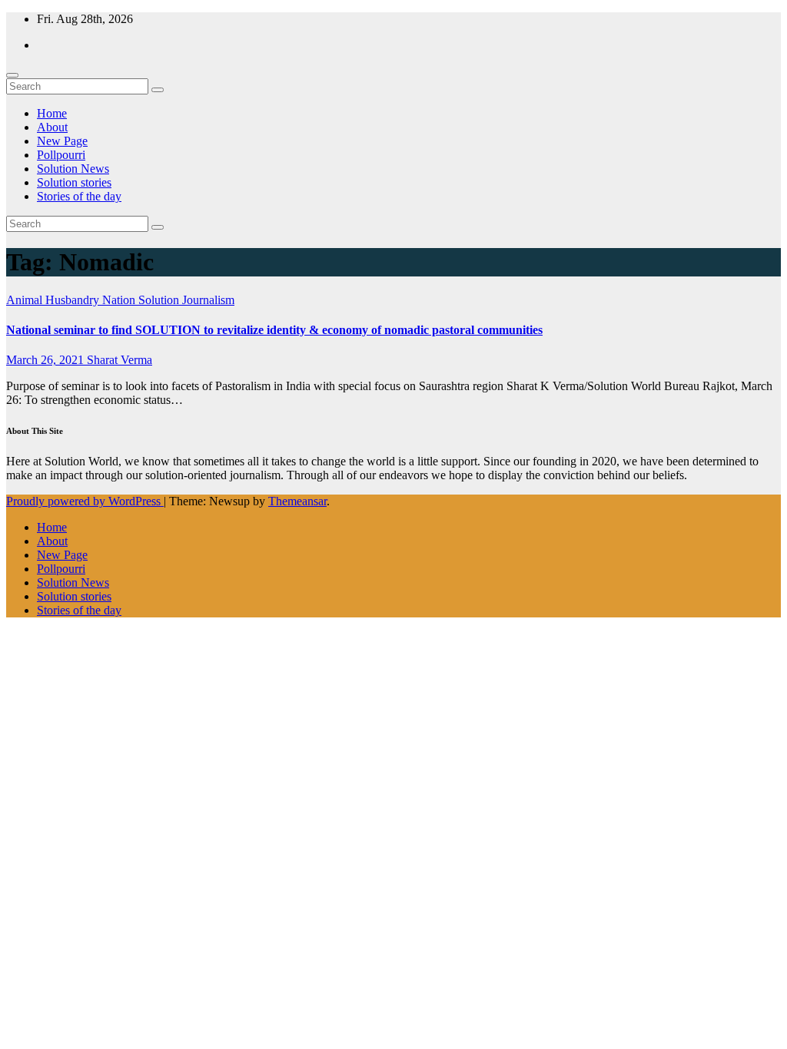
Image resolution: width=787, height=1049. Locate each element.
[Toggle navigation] (12, 75)
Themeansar (297, 501)
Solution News (73, 168)
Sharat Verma (119, 359)
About (52, 127)
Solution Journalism (186, 299)
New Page (62, 140)
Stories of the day (79, 196)
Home (52, 113)
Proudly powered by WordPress (85, 501)
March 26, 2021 (46, 359)
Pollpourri (61, 154)
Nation (120, 299)
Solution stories (74, 182)
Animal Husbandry (54, 299)
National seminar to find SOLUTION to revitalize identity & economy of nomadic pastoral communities (274, 329)
